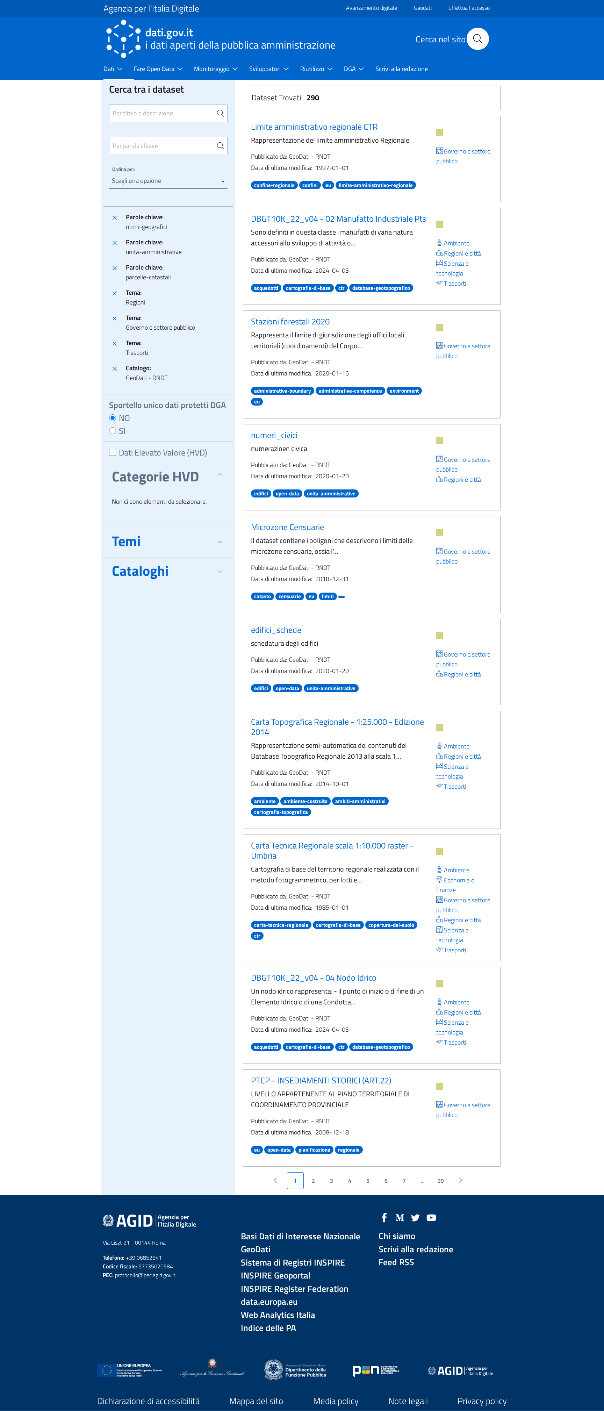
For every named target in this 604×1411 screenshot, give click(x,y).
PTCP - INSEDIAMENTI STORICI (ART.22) (321, 1080)
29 (441, 1180)
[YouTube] (431, 1217)
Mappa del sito (256, 1401)
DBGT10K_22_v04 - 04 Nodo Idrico (313, 977)
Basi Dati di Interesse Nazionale (300, 1236)
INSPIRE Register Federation (294, 1288)
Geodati (423, 7)
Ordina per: (123, 169)
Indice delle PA (268, 1328)
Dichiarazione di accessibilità (148, 1401)
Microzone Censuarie (287, 527)
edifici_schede (276, 629)
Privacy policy (482, 1401)
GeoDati (256, 1249)
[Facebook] (384, 1217)
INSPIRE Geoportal (275, 1275)
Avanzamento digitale (371, 7)
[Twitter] (415, 1217)
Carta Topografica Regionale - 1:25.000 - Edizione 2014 (337, 726)
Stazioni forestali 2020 (290, 321)
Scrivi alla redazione (416, 1249)
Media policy (336, 1401)
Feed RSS (396, 1262)
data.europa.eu (269, 1301)
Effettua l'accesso (469, 7)
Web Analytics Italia (278, 1315)
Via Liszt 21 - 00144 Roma (134, 1242)
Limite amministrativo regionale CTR (314, 126)
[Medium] (399, 1217)
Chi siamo (397, 1236)
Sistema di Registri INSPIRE (293, 1262)
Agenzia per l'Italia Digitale (151, 8)
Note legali (408, 1401)
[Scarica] (439, 132)
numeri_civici (274, 435)
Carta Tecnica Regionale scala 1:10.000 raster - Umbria (332, 850)
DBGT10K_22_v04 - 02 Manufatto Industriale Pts (338, 218)
